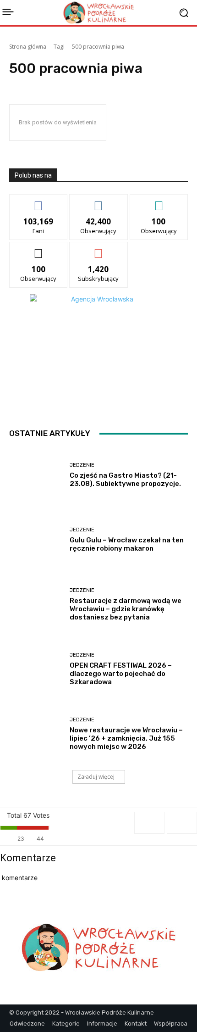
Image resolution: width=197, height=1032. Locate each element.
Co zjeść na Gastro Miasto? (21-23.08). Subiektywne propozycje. (125, 479)
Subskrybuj (98, 248)
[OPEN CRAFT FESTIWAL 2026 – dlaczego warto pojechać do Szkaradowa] (36, 669)
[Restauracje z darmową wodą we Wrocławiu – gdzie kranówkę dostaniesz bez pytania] (36, 604)
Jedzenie (82, 465)
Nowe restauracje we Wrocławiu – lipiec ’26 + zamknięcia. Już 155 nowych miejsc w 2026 (126, 738)
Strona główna (27, 46)
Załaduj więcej (96, 777)
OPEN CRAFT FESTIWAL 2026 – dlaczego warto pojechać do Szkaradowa (121, 673)
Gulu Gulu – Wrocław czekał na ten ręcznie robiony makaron (127, 544)
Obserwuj (99, 201)
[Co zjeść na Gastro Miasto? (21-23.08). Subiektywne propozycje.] (36, 475)
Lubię (38, 201)
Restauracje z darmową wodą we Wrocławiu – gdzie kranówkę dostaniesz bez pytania (125, 609)
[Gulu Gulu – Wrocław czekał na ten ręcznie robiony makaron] (36, 540)
